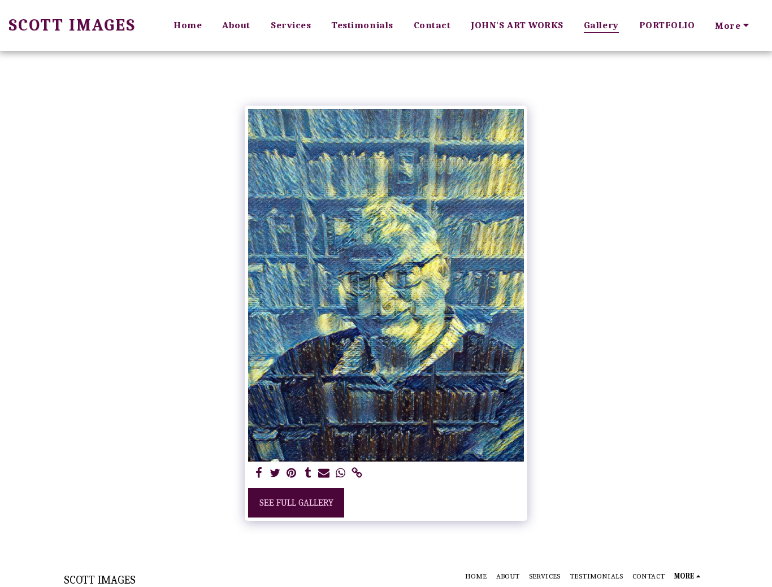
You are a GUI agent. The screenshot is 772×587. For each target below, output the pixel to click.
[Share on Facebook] (259, 473)
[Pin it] (291, 473)
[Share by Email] (324, 473)
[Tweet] (275, 473)
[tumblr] (308, 473)
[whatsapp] (340, 473)
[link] (357, 473)
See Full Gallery (296, 502)
